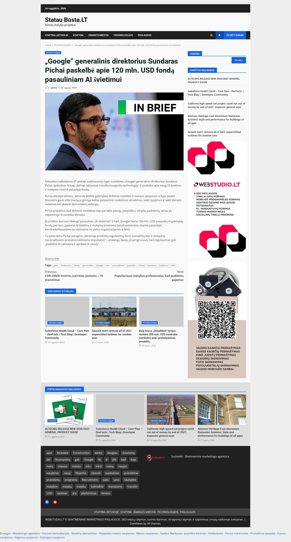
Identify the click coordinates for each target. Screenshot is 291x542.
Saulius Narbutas (171, 533)
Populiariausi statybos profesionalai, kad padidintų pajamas (149, 276)
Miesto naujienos (147, 533)
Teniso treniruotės (236, 533)
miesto (76, 466)
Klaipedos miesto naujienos (116, 533)
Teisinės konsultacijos (55, 533)
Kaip (133, 459)
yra (74, 493)
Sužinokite (97, 486)
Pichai (141, 265)
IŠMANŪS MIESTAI (98, 35)
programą (71, 480)
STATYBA (78, 35)
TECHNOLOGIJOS (123, 35)
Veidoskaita (215, 533)
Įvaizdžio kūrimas (195, 533)
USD (173, 265)
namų (110, 466)
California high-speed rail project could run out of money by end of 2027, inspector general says (171, 410)
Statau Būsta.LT (66, 19)
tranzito (132, 486)
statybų (81, 486)
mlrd (98, 466)
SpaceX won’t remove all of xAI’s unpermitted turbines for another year (114, 311)
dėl (48, 459)
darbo (98, 453)
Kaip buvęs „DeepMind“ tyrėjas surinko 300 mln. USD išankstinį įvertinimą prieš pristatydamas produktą (161, 311)
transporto (115, 486)
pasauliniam (118, 265)
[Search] (211, 35)
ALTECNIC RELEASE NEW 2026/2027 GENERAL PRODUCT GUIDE (69, 410)
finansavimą (62, 459)
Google (99, 265)
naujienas (53, 473)
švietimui (163, 265)
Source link (52, 258)
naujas (122, 466)
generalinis (88, 265)
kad (123, 459)
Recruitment (90, 480)
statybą (67, 486)
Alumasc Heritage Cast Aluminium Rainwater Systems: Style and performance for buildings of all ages (216, 119)
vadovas (62, 493)
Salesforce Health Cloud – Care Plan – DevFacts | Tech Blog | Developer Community (67, 311)
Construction (81, 453)
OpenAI (96, 473)
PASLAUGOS (145, 35)
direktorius (65, 265)
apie (56, 265)
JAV (114, 459)
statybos (52, 486)
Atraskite (62, 453)
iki (99, 459)
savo (116, 480)
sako (106, 480)
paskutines (112, 473)
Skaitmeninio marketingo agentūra (207, 456)
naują (67, 473)
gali (77, 459)
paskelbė (131, 265)
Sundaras (152, 265)
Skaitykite (130, 480)
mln (108, 265)
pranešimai (131, 473)
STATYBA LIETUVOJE (56, 35)
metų (50, 466)
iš (106, 459)
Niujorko (80, 473)
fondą (77, 265)
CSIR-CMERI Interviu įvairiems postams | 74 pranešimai (74, 276)
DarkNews (136, 523)
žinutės (105, 493)
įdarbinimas (88, 493)
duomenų (128, 453)
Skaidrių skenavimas (84, 533)
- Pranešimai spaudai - (263, 533)
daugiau (112, 453)
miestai (62, 466)
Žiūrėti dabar (235, 35)
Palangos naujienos (52, 537)
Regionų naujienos (26, 537)
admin (53, 87)
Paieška (195, 53)
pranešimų (53, 480)
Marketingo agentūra (26, 533)
